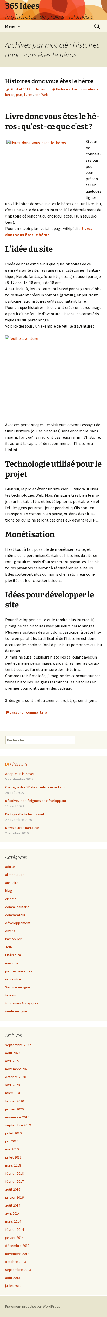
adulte (10, 866)
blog (8, 890)
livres (28, 94)
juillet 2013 (13, 1285)
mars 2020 (13, 1093)
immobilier (13, 939)
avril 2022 (12, 1061)
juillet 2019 (13, 1133)
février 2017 (14, 1181)
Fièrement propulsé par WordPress (32, 1306)
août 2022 (12, 1053)
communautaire (17, 906)
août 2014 (12, 1205)
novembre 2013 (17, 1253)
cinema (10, 898)
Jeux (43, 89)
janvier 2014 (14, 1237)
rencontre (13, 979)
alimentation (14, 874)
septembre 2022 (18, 1045)
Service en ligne (17, 987)
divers (10, 931)
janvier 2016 (14, 1197)
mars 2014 (13, 1221)
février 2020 (14, 1101)
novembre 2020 (17, 1069)
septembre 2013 (18, 1269)
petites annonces (18, 971)
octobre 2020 (15, 1077)
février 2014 (14, 1229)
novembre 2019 (17, 1117)
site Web (41, 94)
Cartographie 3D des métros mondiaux (35, 787)
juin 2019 (11, 1141)
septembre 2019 (18, 1125)
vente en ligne (16, 1011)
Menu (10, 26)
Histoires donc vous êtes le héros (49, 81)
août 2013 (12, 1277)
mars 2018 (13, 1165)
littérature (13, 955)
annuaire (11, 882)
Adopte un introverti (21, 773)
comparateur (15, 915)
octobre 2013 (15, 1261)
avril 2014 (12, 1213)
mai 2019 (12, 1149)
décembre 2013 (17, 1245)
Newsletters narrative (22, 827)
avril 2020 (12, 1085)
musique (11, 963)
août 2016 (12, 1189)
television (13, 995)
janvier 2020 (14, 1109)
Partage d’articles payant (24, 814)
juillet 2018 (13, 1157)
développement (17, 923)
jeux (19, 94)
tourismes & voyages (21, 1003)
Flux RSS (18, 764)
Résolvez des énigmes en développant (35, 800)
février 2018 (14, 1173)
